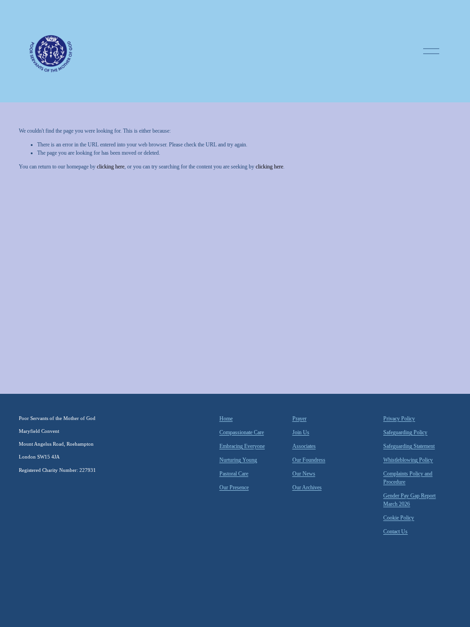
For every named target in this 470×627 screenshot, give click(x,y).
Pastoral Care (233, 473)
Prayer (299, 418)
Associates (304, 446)
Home (226, 418)
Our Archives (307, 487)
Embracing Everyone (242, 446)
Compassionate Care (241, 432)
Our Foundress (308, 460)
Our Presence (234, 487)
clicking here (110, 166)
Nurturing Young (238, 460)
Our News (303, 473)
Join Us (300, 432)
